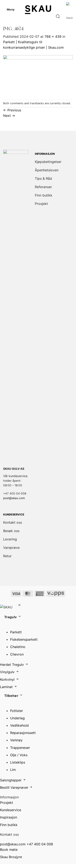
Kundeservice (10, 810)
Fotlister (16, 711)
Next (9, 115)
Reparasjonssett (23, 733)
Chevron (17, 654)
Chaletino (17, 647)
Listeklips (17, 762)
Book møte (9, 849)
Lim (13, 770)
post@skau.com (14, 498)
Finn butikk (9, 825)
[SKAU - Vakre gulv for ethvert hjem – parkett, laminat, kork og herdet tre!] (38, 9)
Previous (12, 110)
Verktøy (16, 740)
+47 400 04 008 (40, 844)
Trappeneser (20, 748)
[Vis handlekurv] (69, 16)
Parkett (16, 632)
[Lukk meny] (19, 605)
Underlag (17, 718)
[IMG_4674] (38, 75)
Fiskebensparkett (24, 639)
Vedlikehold (19, 725)
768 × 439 (53, 36)
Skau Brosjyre (11, 857)
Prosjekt (6, 802)
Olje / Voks (18, 755)
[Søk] (57, 16)
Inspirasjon (8, 817)
